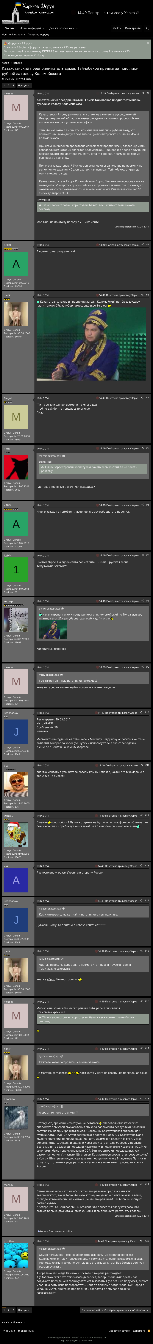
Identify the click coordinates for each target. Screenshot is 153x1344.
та (57, 1231)
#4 (147, 397)
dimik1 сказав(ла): (49, 608)
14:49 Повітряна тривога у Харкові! (108, 13)
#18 (147, 1098)
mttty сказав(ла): (49, 674)
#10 (147, 712)
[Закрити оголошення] (147, 43)
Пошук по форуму (38, 34)
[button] (43, 28)
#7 (147, 554)
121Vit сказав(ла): (49, 958)
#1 (147, 92)
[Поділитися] (142, 93)
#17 (147, 1048)
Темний (10, 1330)
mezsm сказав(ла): (50, 455)
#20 (147, 1240)
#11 (147, 765)
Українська (27, 1330)
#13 (147, 865)
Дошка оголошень (61, 28)
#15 (147, 950)
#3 (147, 294)
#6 (147, 504)
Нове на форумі (30, 28)
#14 (147, 900)
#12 (147, 815)
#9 (147, 666)
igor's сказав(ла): (49, 1056)
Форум (9, 28)
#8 (147, 600)
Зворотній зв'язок (119, 1330)
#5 (147, 448)
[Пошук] (147, 28)
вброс (51, 979)
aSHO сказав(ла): (49, 1106)
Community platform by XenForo (76, 1337)
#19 (147, 1184)
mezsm (9, 79)
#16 (147, 1001)
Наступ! (22, 85)
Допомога (139, 1330)
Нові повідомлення (13, 34)
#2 (147, 244)
